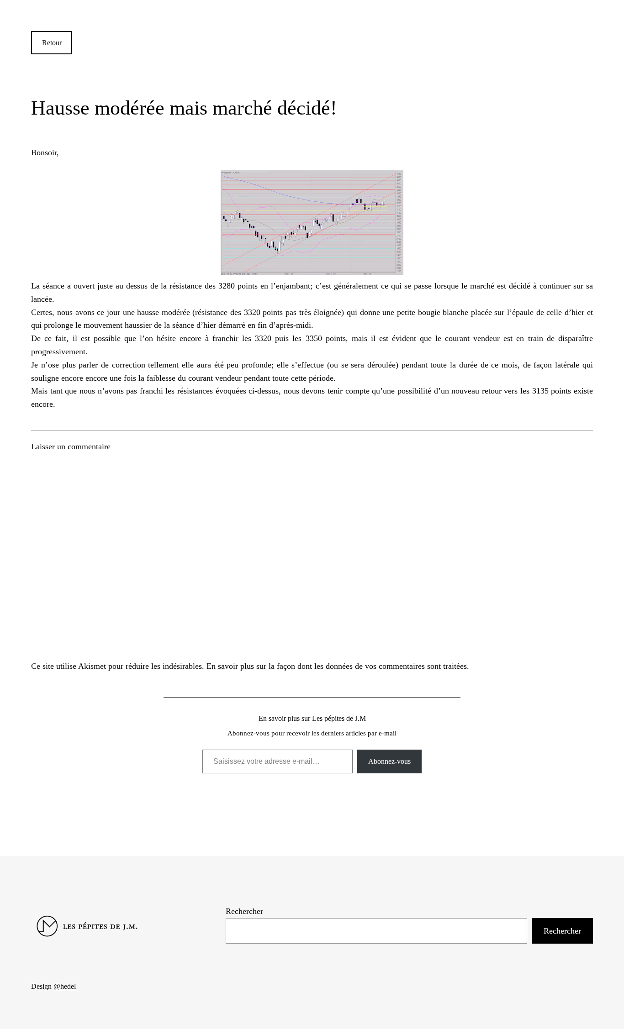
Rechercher (244, 911)
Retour (52, 43)
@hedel (64, 986)
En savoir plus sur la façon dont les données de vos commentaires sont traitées (336, 666)
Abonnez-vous (389, 761)
